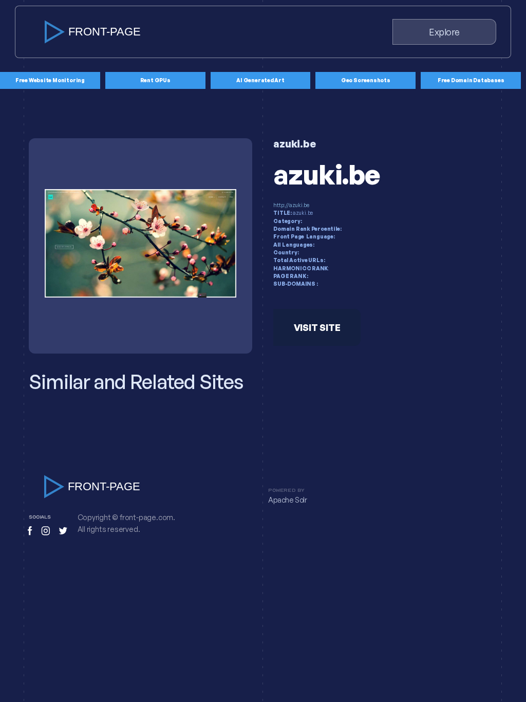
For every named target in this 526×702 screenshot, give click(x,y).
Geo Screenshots (365, 80)
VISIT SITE (317, 327)
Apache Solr (287, 500)
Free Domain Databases (471, 80)
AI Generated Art (260, 80)
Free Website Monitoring (50, 80)
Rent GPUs (155, 80)
